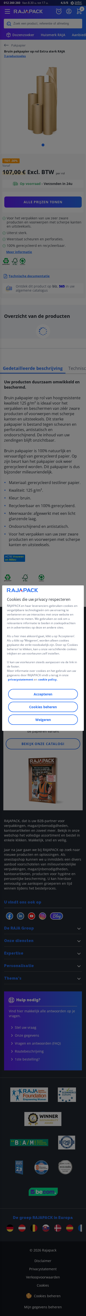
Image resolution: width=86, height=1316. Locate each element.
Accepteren (43, 694)
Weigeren (43, 719)
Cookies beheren (43, 707)
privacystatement (20, 679)
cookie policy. (47, 679)
